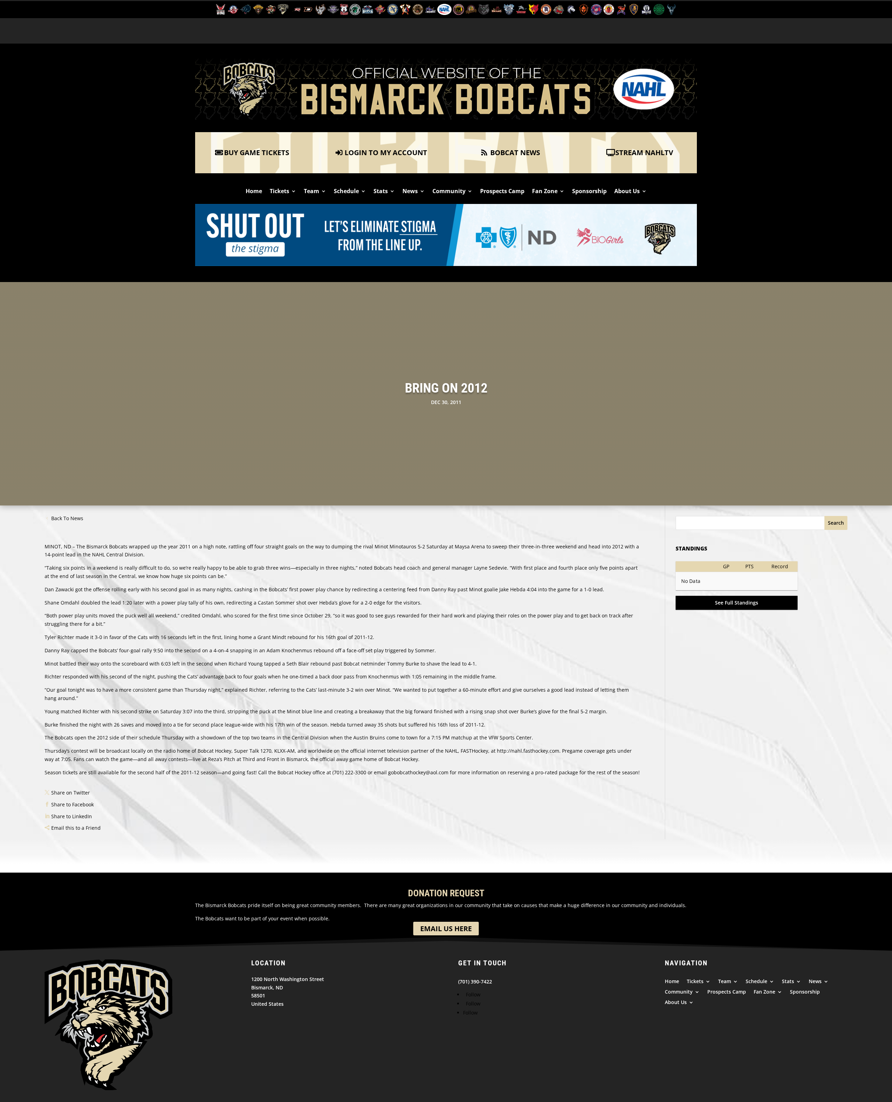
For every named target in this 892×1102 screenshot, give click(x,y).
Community (449, 192)
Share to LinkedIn (71, 816)
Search (836, 522)
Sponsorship (589, 192)
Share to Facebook (72, 804)
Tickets (279, 192)
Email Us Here (446, 928)
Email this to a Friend (76, 827)
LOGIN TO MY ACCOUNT (386, 152)
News (410, 192)
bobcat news (515, 152)
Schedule (346, 192)
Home (254, 192)
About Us (627, 192)
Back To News (67, 518)
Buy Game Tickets (256, 152)
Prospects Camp (502, 192)
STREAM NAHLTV (644, 152)
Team (311, 192)
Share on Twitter (70, 792)
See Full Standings (736, 602)
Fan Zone (545, 192)
